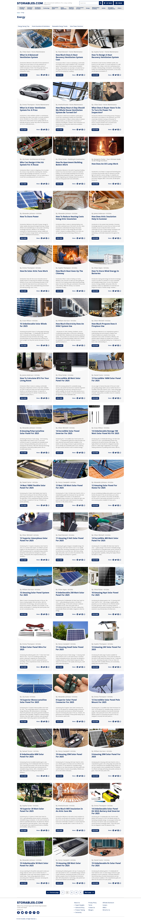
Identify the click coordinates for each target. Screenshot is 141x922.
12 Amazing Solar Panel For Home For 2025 (104, 486)
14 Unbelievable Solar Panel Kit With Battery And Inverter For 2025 (106, 811)
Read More (24, 75)
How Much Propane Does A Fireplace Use (104, 325)
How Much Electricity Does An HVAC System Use (70, 325)
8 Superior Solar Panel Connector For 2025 (66, 701)
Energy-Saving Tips (23, 26)
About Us (77, 902)
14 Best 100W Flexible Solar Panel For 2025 (33, 486)
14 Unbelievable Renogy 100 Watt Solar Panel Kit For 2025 (105, 432)
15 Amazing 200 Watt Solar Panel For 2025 (68, 864)
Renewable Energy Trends (59, 26)
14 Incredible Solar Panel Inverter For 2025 (67, 432)
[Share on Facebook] (42, 75)
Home (18, 12)
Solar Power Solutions (76, 26)
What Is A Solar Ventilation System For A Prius (32, 109)
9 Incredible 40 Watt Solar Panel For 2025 (68, 379)
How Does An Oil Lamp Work (105, 164)
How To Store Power (29, 216)
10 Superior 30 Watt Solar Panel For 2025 (32, 810)
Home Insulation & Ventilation (41, 26)
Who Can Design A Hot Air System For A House (32, 163)
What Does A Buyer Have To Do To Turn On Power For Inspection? (106, 110)
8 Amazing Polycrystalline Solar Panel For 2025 (32, 432)
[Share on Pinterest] (46, 75)
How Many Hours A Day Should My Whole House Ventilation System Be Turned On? (70, 110)
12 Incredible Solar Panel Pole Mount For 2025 (106, 701)
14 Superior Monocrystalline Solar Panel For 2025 (33, 701)
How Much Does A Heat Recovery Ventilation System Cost (69, 57)
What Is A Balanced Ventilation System (29, 56)
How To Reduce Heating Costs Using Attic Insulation (70, 217)
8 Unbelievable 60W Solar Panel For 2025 (32, 755)
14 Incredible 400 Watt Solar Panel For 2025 (105, 539)
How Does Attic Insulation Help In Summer (104, 217)
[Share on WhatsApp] (48, 75)
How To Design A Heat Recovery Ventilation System (105, 56)
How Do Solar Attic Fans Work (34, 271)
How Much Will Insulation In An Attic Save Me (69, 810)
